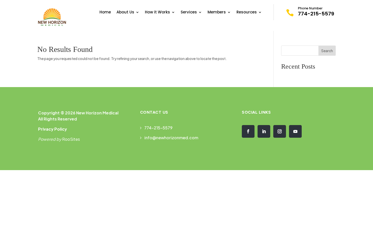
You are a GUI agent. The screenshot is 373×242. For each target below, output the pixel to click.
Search (327, 50)
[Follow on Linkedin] (264, 131)
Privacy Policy (52, 129)
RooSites (71, 139)
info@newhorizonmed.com (171, 137)
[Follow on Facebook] (248, 131)
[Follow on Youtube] (295, 131)
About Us (125, 12)
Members (217, 12)
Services (189, 12)
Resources (246, 12)
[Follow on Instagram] (279, 131)
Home (105, 12)
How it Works (157, 12)
